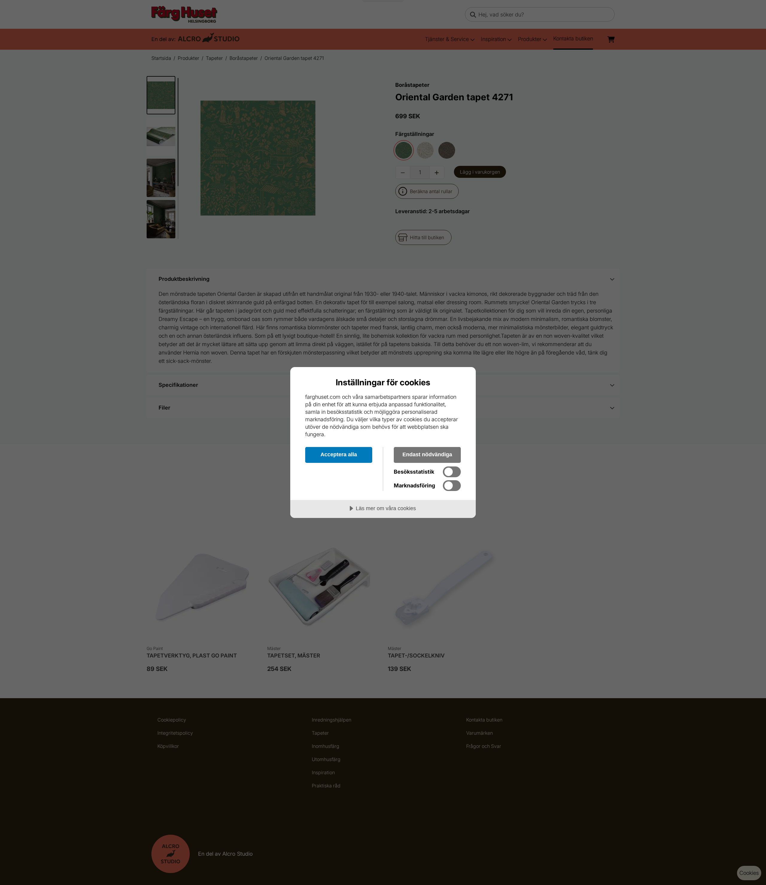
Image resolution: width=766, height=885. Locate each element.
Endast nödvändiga (427, 454)
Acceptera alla (338, 454)
